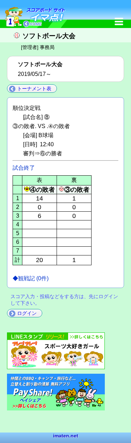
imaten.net (65, 435)
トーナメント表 (34, 88)
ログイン (27, 313)
